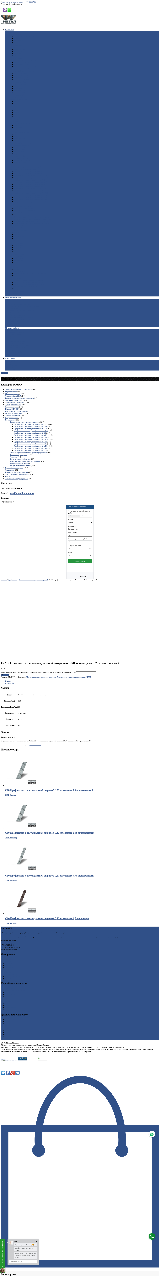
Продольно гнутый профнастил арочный (25, 461)
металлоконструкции (24, 306)
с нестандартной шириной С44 (30, 195)
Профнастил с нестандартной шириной (24, 422)
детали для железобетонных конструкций (29, 326)
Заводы (8, 965)
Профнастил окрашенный (19, 463)
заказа (12, 976)
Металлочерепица (16, 226)
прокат (16, 58)
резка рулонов (24, 339)
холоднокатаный (22, 62)
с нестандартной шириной (24, 169)
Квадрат (17, 38)
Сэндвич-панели (16, 213)
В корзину (5, 675)
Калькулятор (10, 1010)
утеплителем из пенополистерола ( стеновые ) (32, 223)
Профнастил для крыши (18, 455)
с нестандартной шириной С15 (30, 180)
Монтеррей (18, 228)
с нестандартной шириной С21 (30, 189)
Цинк (16, 121)
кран (15, 308)
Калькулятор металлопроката (12, 2)
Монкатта (17, 250)
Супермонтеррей (20, 230)
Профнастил (14, 204)
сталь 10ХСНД (21, 75)
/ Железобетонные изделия (22, 143)
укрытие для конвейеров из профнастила (28, 167)
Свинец (17, 117)
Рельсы (12, 295)
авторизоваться (35, 745)
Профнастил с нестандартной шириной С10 (30, 426)
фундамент (22, 152)
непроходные (22, 149)
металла (18, 354)
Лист (7, 997)
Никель (16, 112)
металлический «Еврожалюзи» (23, 287)
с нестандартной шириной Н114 (31, 202)
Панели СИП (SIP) (12, 409)
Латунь (16, 108)
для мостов (22, 304)
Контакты (4, 373)
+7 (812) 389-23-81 (31, 2)
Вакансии (13, 365)
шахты (20, 154)
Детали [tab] (8, 681)
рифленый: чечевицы (24, 71)
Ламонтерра (18, 256)
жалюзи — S (21, 291)
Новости (13, 363)
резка (15, 334)
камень (21, 145)
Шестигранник (19, 56)
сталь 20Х (19, 93)
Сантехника (14, 293)
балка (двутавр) (24, 36)
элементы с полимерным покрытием (31, 274)
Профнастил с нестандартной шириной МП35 (31, 446)
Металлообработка (12, 328)
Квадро (16, 267)
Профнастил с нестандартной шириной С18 (30, 442)
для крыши (23, 206)
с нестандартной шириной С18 (30, 186)
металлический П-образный (29, 282)
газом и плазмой (18, 348)
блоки (22, 160)
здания (19, 302)
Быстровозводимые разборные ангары (19, 398)
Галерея (12, 367)
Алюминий (18, 101)
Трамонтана (18, 241)
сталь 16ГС (20, 84)
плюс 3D (20, 245)
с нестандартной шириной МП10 (31, 178)
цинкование (17, 332)
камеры (20, 162)
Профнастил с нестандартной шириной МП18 (31, 435)
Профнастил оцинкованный (20, 466)
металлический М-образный (29, 284)
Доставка (13, 369)
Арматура (17, 34)
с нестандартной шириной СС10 (31, 176)
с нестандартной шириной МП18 (31, 182)
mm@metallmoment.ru (22, 493)
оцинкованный (21, 64)
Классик (17, 252)
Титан (16, 119)
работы (20, 350)
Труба (16, 136)
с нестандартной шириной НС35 (31, 193)
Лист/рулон (18, 134)
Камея (16, 265)
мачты (18, 315)
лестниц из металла (22, 317)
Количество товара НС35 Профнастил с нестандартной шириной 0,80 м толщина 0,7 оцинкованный (38, 672)
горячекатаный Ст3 (23, 69)
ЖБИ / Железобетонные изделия (17, 474)
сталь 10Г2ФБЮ (22, 73)
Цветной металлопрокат (14, 468)
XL (20, 260)
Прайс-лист (9, 30)
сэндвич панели (26, 215)
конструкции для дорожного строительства (29, 300)
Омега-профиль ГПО (13, 396)
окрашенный (23, 208)
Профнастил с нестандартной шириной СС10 (31, 429)
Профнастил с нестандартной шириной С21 (30, 444)
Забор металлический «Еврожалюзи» (19, 389)
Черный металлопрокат (14, 413)
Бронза (16, 104)
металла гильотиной (19, 345)
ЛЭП (14, 321)
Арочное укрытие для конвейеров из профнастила (28, 453)
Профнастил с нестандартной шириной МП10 (31, 431)
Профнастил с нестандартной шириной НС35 (31, 424)
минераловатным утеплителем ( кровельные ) (32, 217)
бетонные (22, 156)
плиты (20, 147)
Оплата (8, 978)
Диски (16, 141)
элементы (17, 271)
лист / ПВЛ (26, 60)
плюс (19, 243)
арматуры (17, 343)
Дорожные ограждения (13, 400)
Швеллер (17, 54)
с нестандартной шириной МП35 (31, 191)
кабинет (11, 974)
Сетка (16, 47)
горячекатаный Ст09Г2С (25, 67)
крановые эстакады (21, 319)
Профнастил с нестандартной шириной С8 (30, 433)
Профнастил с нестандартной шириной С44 (30, 448)
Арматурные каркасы (13, 405)
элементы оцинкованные (27, 276)
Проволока (18, 45)
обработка (17, 352)
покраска (18, 341)
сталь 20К (19, 88)
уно (18, 247)
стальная (20, 43)
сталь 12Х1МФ (21, 80)
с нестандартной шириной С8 (30, 171)
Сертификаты (15, 361)
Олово (16, 115)
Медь (16, 110)
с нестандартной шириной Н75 (30, 199)
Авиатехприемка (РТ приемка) (16, 479)
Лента (16, 125)
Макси (16, 232)
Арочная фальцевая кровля (15, 402)
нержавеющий (21, 132)
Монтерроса (18, 239)
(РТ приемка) (21, 165)
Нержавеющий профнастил (20, 459)
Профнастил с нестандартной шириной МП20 (31, 439)
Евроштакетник (15, 278)
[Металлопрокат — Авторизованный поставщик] (2, 1060)
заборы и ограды (19, 313)
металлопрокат (18, 32)
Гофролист (14, 457)
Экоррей (17, 234)
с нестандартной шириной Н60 (30, 197)
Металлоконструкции (13, 297)
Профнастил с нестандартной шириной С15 (30, 437)
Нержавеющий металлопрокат (16, 472)
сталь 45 (19, 97)
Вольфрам (17, 106)
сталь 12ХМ (20, 82)
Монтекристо (19, 237)
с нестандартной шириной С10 (30, 173)
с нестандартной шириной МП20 (31, 184)
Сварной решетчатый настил (16, 411)
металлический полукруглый (29, 280)
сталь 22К (19, 95)
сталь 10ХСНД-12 (22, 78)
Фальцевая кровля (12, 407)
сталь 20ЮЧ (20, 91)
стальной (19, 41)
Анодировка (14, 330)
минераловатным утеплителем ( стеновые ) (31, 221)
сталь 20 (19, 86)
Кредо (16, 269)
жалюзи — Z (21, 289)
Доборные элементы (12, 415)
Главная (4, 580)
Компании (10, 358)
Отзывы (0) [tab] (9, 683)
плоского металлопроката (22, 337)
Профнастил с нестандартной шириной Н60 (30, 450)
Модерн (17, 263)
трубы (16, 324)
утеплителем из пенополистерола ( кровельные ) (33, 219)
